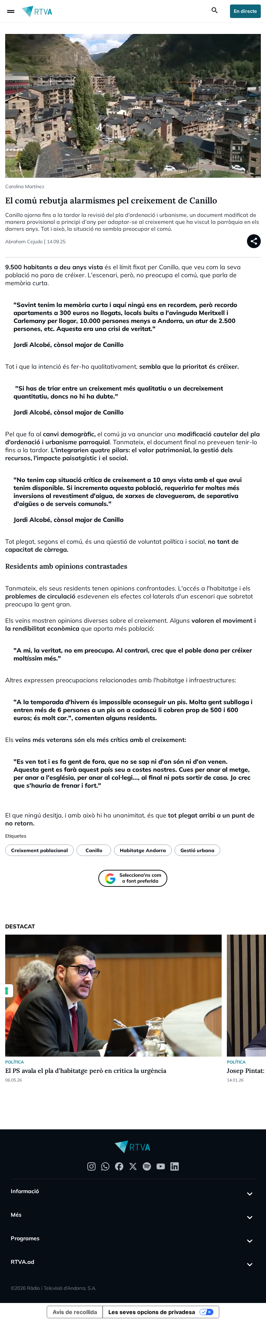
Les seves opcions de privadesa (151, 1312)
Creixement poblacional (39, 850)
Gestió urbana (197, 850)
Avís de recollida (75, 1312)
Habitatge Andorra (143, 850)
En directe (245, 11)
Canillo (94, 850)
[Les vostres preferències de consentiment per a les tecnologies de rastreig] (6, 990)
